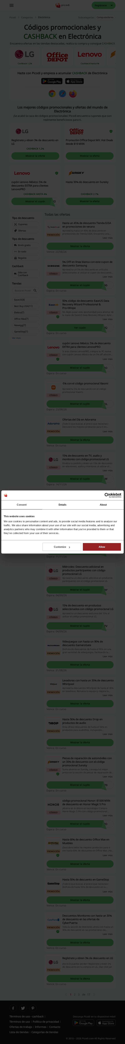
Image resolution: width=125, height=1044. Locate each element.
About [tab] (103, 504)
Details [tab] (63, 504)
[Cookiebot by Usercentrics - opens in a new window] (107, 495)
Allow (102, 546)
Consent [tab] (22, 504)
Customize (60, 546)
